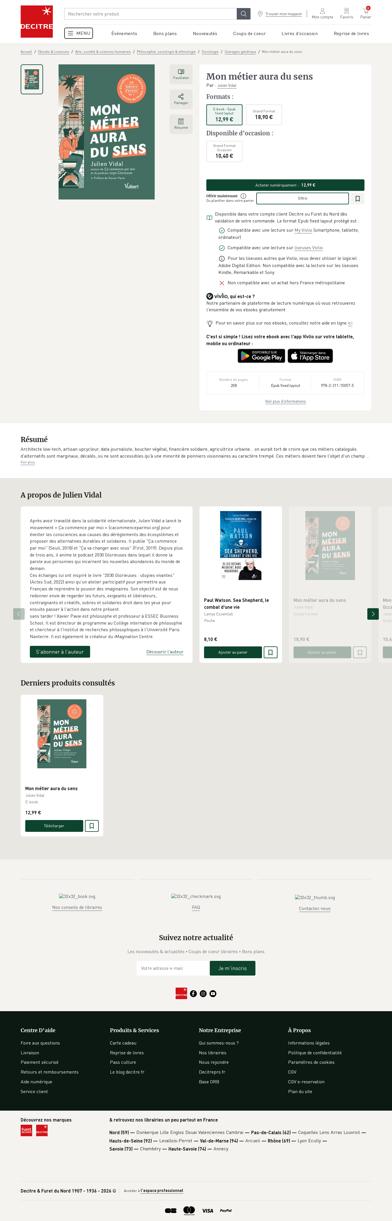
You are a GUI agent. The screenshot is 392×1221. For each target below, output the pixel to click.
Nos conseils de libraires (77, 907)
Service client (34, 1091)
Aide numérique (36, 1081)
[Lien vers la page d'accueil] (37, 21)
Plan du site (300, 1091)
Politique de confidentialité (315, 1052)
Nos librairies (212, 1052)
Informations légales (309, 1043)
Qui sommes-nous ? (219, 1043)
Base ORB (209, 1081)
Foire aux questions (40, 1043)
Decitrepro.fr (212, 1072)
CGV (292, 1072)
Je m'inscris (232, 968)
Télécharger (54, 825)
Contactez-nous (315, 908)
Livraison (30, 1052)
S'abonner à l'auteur (60, 651)
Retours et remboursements (50, 1072)
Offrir (303, 198)
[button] (196, 452)
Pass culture (123, 1062)
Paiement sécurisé (40, 1062)
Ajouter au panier (233, 652)
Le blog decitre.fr (127, 1072)
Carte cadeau (123, 1043)
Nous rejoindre (214, 1062)
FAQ (196, 907)
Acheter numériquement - (285, 185)
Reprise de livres (127, 1052)
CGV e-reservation (306, 1081)
